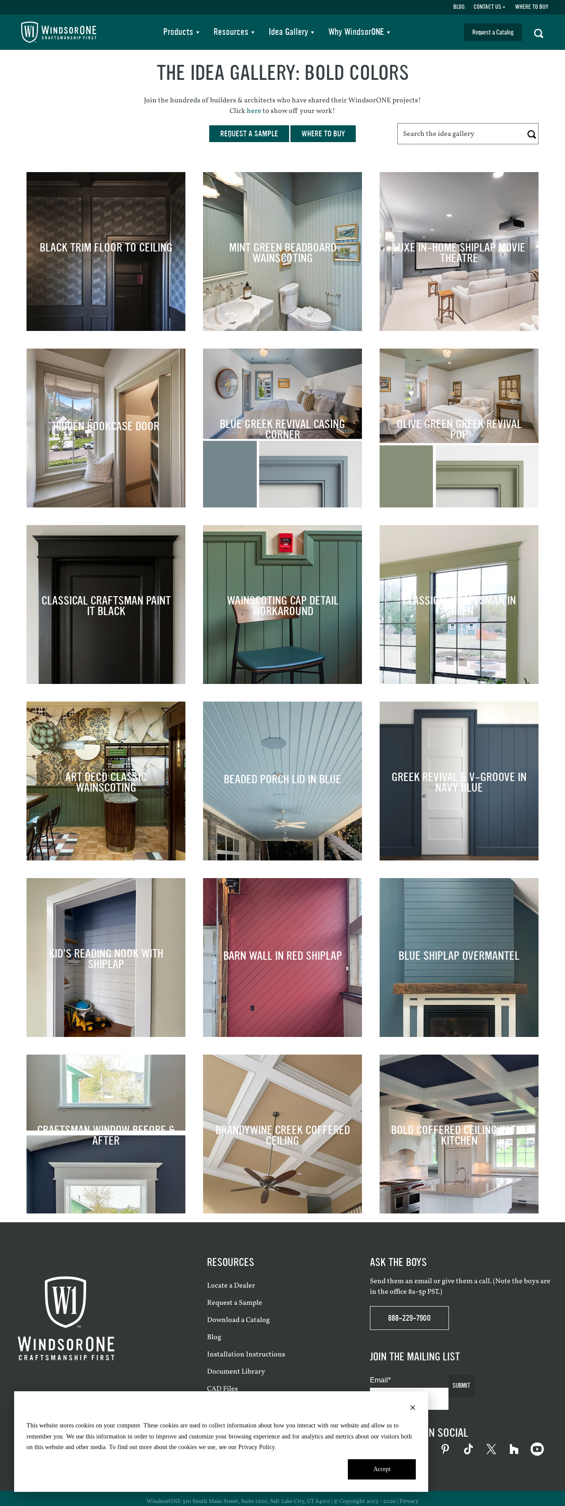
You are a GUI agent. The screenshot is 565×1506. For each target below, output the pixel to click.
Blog (459, 7)
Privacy (408, 1502)
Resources (231, 32)
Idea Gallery (288, 32)
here (254, 111)
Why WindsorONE (356, 32)
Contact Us (487, 7)
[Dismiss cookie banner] (413, 1409)
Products (178, 32)
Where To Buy (531, 7)
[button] (539, 32)
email (423, 1281)
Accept (382, 1469)
